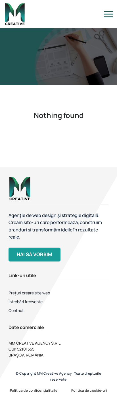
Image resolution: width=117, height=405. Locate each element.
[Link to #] (108, 14)
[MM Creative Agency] (15, 4)
